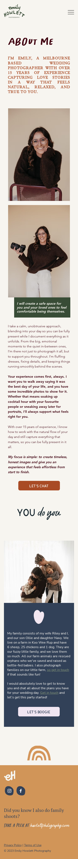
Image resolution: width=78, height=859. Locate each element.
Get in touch (49, 692)
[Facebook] (20, 790)
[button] (39, 485)
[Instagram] (9, 790)
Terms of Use (32, 845)
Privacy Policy (13, 845)
